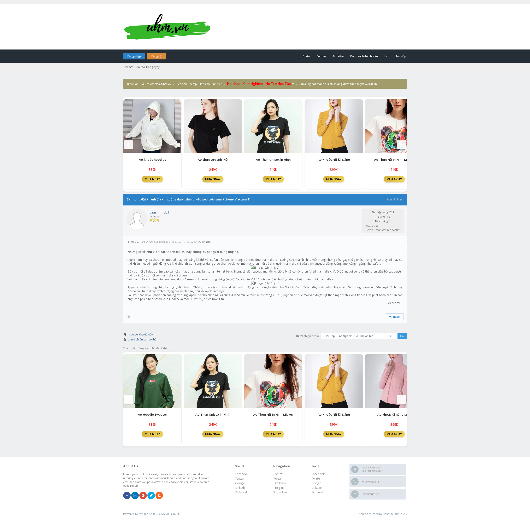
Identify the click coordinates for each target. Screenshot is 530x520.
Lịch (386, 56)
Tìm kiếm (338, 56)
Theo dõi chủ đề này (140, 334)
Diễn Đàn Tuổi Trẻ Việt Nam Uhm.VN (149, 84)
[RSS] (159, 495)
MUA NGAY (152, 179)
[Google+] (143, 495)
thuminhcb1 (159, 212)
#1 (401, 241)
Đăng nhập (134, 56)
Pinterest (317, 492)
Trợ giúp (401, 56)
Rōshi (386, 514)
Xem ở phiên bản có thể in (143, 339)
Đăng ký (156, 56)
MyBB (142, 514)
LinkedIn (317, 488)
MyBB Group (171, 514)
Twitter (316, 478)
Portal (306, 56)
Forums (321, 56)
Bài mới (128, 67)
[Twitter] (151, 495)
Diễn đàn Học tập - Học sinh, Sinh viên (199, 84)
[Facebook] (127, 495)
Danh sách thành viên (364, 56)
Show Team (281, 492)
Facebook (318, 474)
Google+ (317, 483)
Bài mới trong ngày (148, 67)
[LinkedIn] (135, 495)
